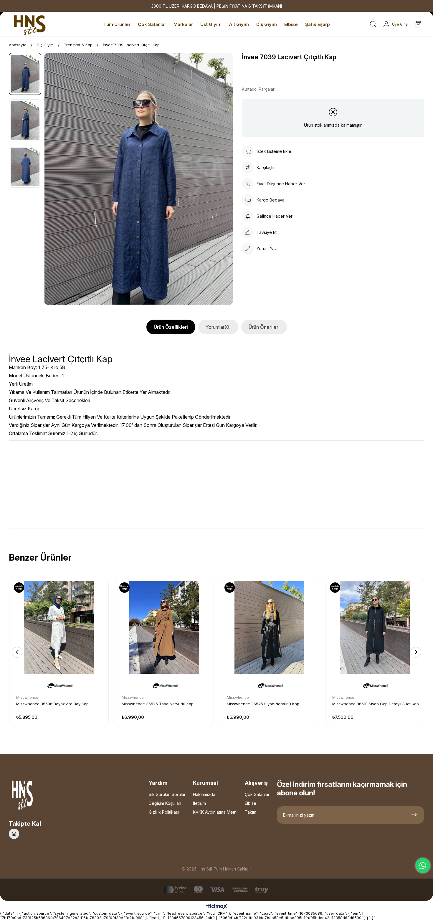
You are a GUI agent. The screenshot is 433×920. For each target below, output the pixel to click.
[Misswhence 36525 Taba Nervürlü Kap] (164, 627)
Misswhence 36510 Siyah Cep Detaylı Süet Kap (375, 703)
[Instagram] (14, 834)
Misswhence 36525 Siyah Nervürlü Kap (263, 703)
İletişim (199, 803)
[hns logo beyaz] (38, 797)
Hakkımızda (204, 794)
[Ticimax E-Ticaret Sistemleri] (216, 907)
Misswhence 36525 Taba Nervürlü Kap (158, 703)
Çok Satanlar (257, 794)
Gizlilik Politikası (164, 812)
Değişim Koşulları (165, 803)
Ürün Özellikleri (171, 327)
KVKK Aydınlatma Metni (215, 812)
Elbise (250, 803)
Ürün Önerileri (264, 327)
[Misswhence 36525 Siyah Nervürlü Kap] (269, 627)
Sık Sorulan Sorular (167, 794)
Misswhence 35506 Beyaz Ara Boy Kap (52, 703)
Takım (250, 812)
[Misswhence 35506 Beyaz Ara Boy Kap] (58, 627)
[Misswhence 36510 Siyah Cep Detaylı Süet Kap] (375, 627)
